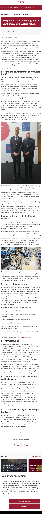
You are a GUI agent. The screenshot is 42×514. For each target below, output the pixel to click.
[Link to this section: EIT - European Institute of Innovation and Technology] (17, 379)
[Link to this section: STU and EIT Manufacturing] (28, 284)
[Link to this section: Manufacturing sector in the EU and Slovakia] (10, 218)
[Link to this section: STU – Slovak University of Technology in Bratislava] (11, 412)
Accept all (24, 507)
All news (35, 456)
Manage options (25, 501)
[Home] (1, 7)
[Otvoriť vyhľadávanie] (39, 2)
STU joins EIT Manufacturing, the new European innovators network (19, 22)
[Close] (2, 2)
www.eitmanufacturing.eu (24, 337)
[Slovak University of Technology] (20, 2)
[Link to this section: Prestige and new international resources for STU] (9, 74)
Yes (17, 445)
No (27, 445)
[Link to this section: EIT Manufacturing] (20, 340)
